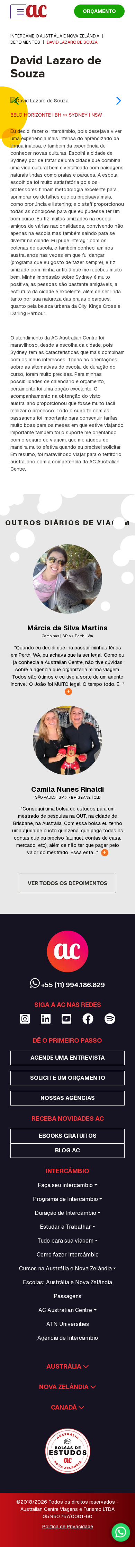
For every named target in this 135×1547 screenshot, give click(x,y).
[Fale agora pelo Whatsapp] (120, 1532)
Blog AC (67, 1150)
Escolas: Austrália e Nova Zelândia (67, 1282)
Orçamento (99, 11)
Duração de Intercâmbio (65, 1213)
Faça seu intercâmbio (65, 1185)
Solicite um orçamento (67, 1078)
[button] (116, 100)
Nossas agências (67, 1098)
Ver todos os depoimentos (67, 883)
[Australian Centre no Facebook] (87, 1019)
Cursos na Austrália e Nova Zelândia (65, 1268)
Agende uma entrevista (67, 1057)
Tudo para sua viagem (65, 1240)
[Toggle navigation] (20, 12)
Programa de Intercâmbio (65, 1199)
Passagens (67, 1296)
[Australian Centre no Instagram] (25, 1019)
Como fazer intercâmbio (68, 1254)
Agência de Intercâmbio (67, 1338)
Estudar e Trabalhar (65, 1226)
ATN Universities (67, 1324)
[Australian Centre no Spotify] (110, 1019)
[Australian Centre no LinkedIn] (46, 1019)
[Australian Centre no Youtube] (66, 1019)
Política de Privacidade (67, 1526)
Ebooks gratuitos (68, 1136)
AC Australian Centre (65, 1310)
